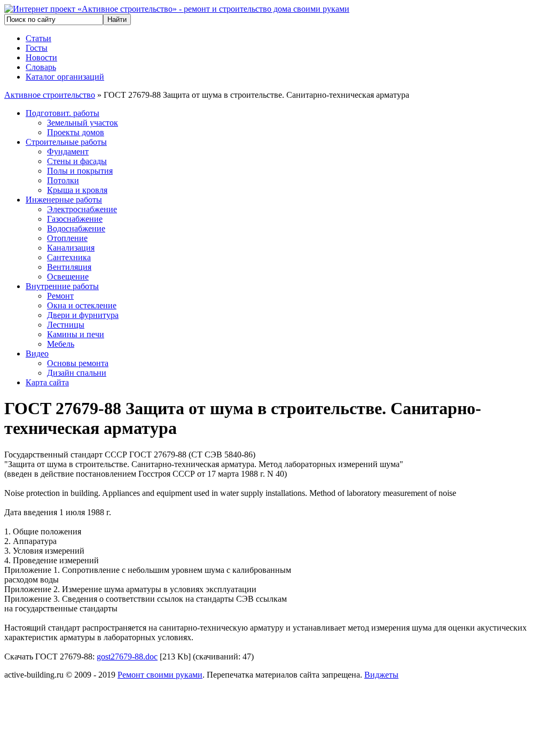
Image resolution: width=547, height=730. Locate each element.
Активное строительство (49, 94)
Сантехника (69, 257)
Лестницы (65, 324)
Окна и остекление (81, 305)
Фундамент (68, 151)
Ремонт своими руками (160, 674)
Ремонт (60, 295)
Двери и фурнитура (83, 315)
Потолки (63, 180)
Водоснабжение (76, 228)
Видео (37, 353)
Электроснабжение (82, 209)
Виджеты (381, 674)
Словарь (41, 67)
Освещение (68, 276)
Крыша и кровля (77, 190)
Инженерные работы (64, 199)
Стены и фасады (77, 161)
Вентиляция (69, 266)
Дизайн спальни (76, 372)
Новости (41, 57)
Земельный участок (82, 122)
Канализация (71, 247)
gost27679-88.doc (127, 656)
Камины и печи (75, 334)
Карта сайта (47, 382)
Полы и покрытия (80, 170)
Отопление (67, 238)
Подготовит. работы (62, 113)
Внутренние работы (62, 286)
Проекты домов (75, 132)
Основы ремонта (77, 363)
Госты (37, 47)
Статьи (38, 38)
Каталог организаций (65, 76)
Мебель (60, 343)
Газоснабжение (75, 218)
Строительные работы (66, 141)
